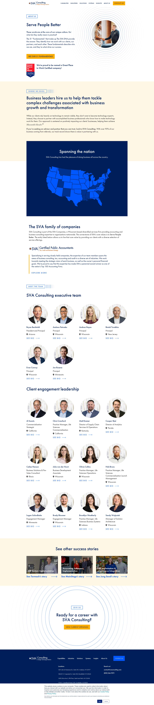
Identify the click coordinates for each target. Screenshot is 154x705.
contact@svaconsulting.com (112, 670)
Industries (71, 658)
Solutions (80, 658)
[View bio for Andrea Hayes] (90, 314)
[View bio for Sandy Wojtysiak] (117, 502)
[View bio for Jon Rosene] (64, 354)
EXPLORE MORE (39, 273)
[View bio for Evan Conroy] (37, 354)
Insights (96, 658)
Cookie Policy (104, 692)
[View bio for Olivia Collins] (90, 453)
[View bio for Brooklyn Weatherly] (90, 502)
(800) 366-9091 (109, 673)
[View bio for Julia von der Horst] (64, 453)
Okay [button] (100, 701)
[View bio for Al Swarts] (37, 407)
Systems (88, 658)
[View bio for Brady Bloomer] (64, 502)
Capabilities (61, 658)
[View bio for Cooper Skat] (117, 407)
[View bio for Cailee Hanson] (37, 453)
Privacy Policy (51, 693)
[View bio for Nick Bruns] (117, 453)
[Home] (40, 658)
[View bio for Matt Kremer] (90, 407)
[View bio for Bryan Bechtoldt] (37, 314)
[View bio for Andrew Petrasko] (64, 314)
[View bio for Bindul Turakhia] (117, 314)
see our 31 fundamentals (40, 56)
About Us (104, 658)
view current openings (77, 627)
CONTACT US (119, 658)
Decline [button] (106, 701)
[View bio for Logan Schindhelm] (37, 502)
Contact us (119, 3)
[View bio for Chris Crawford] (64, 407)
